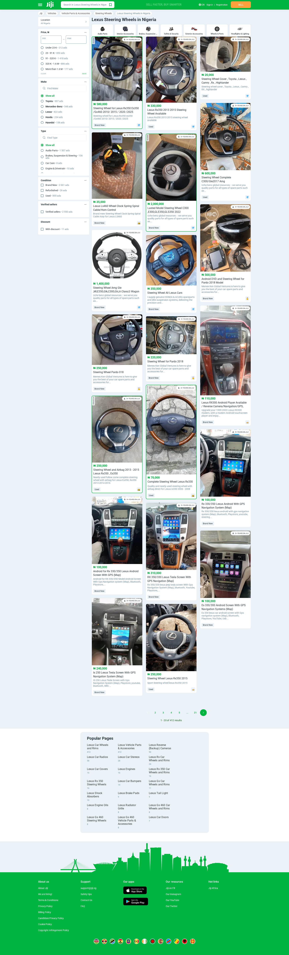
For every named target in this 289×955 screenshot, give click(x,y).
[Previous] (139, 712)
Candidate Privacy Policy (51, 918)
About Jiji (43, 888)
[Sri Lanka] (160, 941)
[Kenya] (96, 941)
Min (44, 38)
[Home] (50, 4)
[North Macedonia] (192, 941)
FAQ (83, 906)
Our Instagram (173, 894)
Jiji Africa (213, 888)
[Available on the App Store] (135, 890)
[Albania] (184, 941)
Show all (50, 96)
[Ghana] (120, 941)
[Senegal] (136, 941)
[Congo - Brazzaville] (176, 941)
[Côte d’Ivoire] (144, 941)
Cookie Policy (45, 924)
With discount (57, 229)
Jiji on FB (170, 888)
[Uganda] (104, 941)
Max (69, 38)
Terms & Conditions (48, 900)
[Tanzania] (112, 941)
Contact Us (86, 900)
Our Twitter (171, 906)
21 (195, 712)
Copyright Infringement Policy (53, 930)
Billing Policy (44, 912)
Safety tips (86, 894)
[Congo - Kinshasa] (168, 941)
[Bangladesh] (152, 941)
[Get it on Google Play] (135, 902)
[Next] (203, 712)
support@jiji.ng (88, 888)
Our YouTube (172, 900)
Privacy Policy (45, 906)
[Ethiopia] (128, 941)
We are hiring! (45, 894)
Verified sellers (58, 212)
